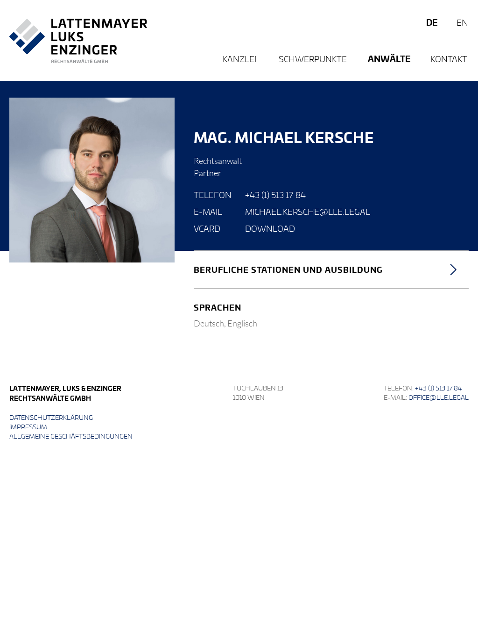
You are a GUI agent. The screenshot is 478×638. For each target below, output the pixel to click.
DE (432, 22)
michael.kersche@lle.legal (307, 211)
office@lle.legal (438, 397)
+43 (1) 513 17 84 (275, 194)
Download (270, 228)
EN (462, 22)
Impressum (28, 427)
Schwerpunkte (313, 59)
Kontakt (448, 59)
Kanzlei (239, 59)
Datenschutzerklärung (51, 417)
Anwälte (389, 58)
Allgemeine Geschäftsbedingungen (71, 436)
